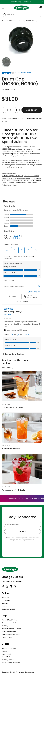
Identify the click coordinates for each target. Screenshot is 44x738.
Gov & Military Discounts (11, 662)
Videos (4, 651)
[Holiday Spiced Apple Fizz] (22, 386)
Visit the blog (7, 367)
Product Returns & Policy (11, 629)
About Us (5, 597)
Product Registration (9, 620)
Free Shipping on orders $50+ (22, 2)
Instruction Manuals (9, 631)
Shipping (5, 626)
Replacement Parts (9, 623)
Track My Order (8, 657)
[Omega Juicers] (21, 7)
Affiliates (5, 603)
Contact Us (6, 600)
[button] (40, 7)
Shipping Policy (7, 660)
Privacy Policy (7, 637)
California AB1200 (8, 609)
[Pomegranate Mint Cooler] (22, 469)
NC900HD (12, 21)
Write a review (26, 73)
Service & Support (9, 648)
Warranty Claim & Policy (11, 634)
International (6, 606)
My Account (6, 654)
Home (4, 21)
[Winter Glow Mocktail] (22, 428)
